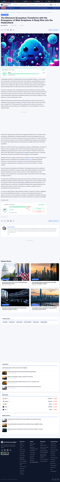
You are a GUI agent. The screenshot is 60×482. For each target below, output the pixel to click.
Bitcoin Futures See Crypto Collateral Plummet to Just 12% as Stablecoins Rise (23, 381)
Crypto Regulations (43, 461)
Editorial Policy (22, 449)
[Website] (8, 234)
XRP (51, 469)
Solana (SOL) (53, 467)
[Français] (53, 5)
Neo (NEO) (53, 461)
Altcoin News (32, 454)
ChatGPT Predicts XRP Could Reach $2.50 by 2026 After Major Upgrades (31, 7)
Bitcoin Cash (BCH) (54, 449)
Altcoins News (7, 12)
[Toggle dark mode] (58, 5)
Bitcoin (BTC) (53, 443)
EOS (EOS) (53, 453)
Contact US (22, 445)
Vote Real (39, 208)
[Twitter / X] (2, 450)
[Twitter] (5, 30)
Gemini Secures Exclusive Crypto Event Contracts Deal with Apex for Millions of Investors (25, 429)
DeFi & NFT (5, 322)
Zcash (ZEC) (53, 455)
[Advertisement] (24, 122)
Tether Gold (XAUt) (27, 322)
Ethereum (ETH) (54, 445)
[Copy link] (14, 30)
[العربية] (55, 5)
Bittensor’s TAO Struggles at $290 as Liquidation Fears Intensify (20, 376)
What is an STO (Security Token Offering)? (43, 456)
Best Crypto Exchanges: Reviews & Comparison (34, 449)
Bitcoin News (11, 322)
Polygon (29, 159)
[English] (51, 5)
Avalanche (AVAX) (54, 457)
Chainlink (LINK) (44, 322)
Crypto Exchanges (23, 4)
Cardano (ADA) (19, 322)
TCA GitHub (22, 453)
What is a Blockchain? (44, 459)
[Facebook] (8, 30)
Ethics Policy (22, 468)
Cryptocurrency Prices (41, 4)
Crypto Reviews (32, 4)
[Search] (48, 5)
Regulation (32, 460)
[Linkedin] (11, 30)
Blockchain (32, 458)
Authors (21, 447)
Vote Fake (39, 211)
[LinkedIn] (8, 450)
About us (21, 443)
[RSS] (10, 450)
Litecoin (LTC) (53, 447)
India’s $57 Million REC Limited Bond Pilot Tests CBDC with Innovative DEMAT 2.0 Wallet (25, 424)
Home (2, 12)
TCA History (22, 473)
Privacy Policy (22, 451)
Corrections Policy (23, 466)
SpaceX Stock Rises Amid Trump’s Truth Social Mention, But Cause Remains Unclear (24, 386)
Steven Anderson (11, 226)
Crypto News (15, 4)
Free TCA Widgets (23, 461)
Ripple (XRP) (53, 451)
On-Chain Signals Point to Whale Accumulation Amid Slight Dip (14, 367)
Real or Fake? (22, 455)
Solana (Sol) (53, 459)
